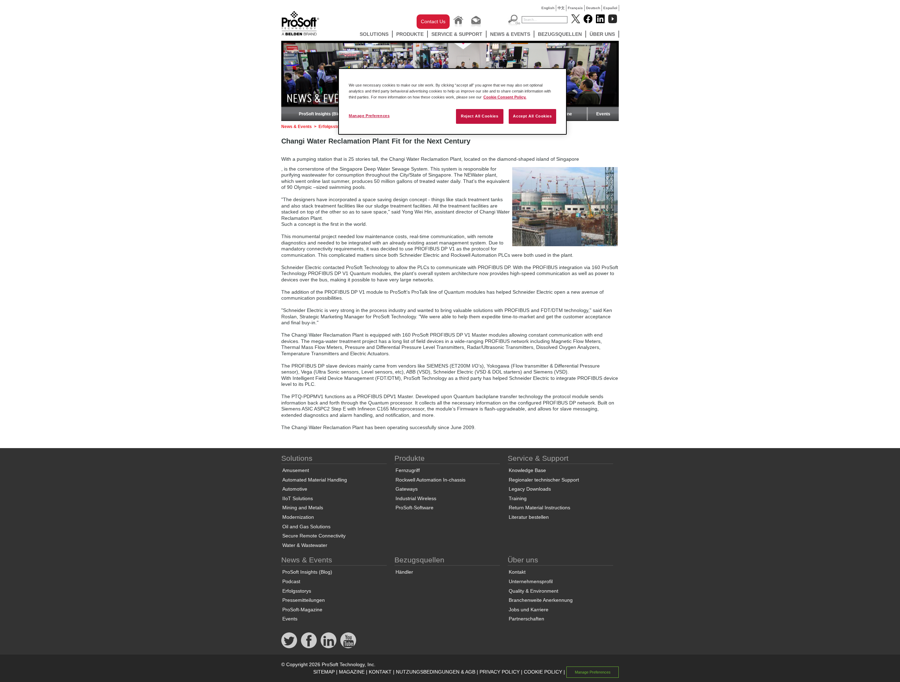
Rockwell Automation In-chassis (430, 480)
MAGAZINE (352, 672)
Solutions (374, 34)
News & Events (510, 34)
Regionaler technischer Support (544, 480)
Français (575, 8)
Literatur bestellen (529, 517)
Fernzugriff (408, 470)
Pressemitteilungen (303, 600)
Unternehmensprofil (531, 581)
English (547, 8)
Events (603, 113)
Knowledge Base (527, 470)
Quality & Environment (533, 591)
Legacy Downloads (530, 489)
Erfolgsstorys (332, 126)
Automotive (294, 489)
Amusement (295, 470)
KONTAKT (380, 672)
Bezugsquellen (560, 34)
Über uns (602, 34)
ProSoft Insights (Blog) (321, 113)
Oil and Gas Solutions (306, 526)
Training (518, 498)
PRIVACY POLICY (500, 672)
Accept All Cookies (532, 116)
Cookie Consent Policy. (504, 97)
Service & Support (456, 34)
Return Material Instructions (539, 507)
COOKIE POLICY (543, 672)
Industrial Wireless (416, 498)
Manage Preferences (369, 116)
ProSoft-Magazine (302, 609)
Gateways (407, 489)
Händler (404, 572)
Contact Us (433, 21)
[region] (452, 101)
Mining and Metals (302, 507)
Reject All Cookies (479, 116)
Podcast (291, 581)
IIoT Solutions (297, 498)
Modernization (298, 517)
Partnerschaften (526, 619)
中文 (561, 8)
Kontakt (517, 572)
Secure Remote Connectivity (314, 535)
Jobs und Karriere (528, 609)
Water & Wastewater (304, 545)
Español (610, 8)
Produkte (410, 34)
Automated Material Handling (314, 480)
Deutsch (593, 8)
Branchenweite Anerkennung (541, 600)
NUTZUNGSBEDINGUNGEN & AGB (435, 672)
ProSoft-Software (414, 507)
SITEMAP (324, 672)
